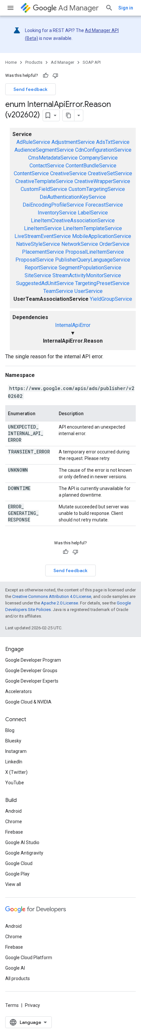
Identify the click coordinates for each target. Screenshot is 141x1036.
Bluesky (13, 740)
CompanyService (98, 158)
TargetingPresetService (102, 283)
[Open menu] (10, 8)
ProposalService (34, 260)
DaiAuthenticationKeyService (73, 197)
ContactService (47, 165)
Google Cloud (18, 863)
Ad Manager (78, 8)
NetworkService (79, 244)
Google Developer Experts (31, 681)
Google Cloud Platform (28, 957)
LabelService (93, 213)
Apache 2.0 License (59, 603)
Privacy (32, 1005)
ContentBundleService (91, 165)
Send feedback (30, 89)
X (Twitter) (16, 772)
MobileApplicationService (101, 236)
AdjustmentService (73, 142)
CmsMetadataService (53, 158)
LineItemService (43, 228)
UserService (88, 291)
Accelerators (18, 691)
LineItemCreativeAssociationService (73, 220)
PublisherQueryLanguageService (92, 260)
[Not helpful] (55, 75)
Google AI (15, 968)
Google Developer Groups (31, 670)
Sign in (125, 7)
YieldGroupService (111, 299)
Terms (12, 1005)
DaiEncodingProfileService (53, 205)
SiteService (38, 275)
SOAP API (92, 62)
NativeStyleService (38, 244)
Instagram (16, 751)
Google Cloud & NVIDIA (28, 702)
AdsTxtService (113, 142)
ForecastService (104, 205)
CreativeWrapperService (102, 181)
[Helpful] (45, 75)
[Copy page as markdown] (68, 115)
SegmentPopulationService (90, 267)
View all (13, 884)
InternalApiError (73, 325)
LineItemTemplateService (92, 228)
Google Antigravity (24, 853)
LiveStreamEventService (42, 236)
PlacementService (43, 252)
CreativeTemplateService (44, 181)
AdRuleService (33, 142)
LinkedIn (13, 761)
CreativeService (68, 173)
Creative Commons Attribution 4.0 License (51, 596)
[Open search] (109, 8)
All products (17, 978)
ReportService (41, 267)
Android (13, 811)
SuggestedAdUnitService (45, 283)
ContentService (31, 173)
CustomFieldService (44, 189)
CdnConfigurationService (103, 150)
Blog (9, 730)
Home (11, 62)
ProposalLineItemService (94, 252)
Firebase (14, 832)
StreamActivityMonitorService (86, 275)
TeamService (58, 291)
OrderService (114, 244)
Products (33, 62)
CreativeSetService (110, 173)
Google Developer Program (33, 660)
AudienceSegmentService (44, 150)
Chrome (13, 821)
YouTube (14, 782)
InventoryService (57, 213)
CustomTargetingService (97, 189)
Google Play (17, 873)
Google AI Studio (22, 842)
